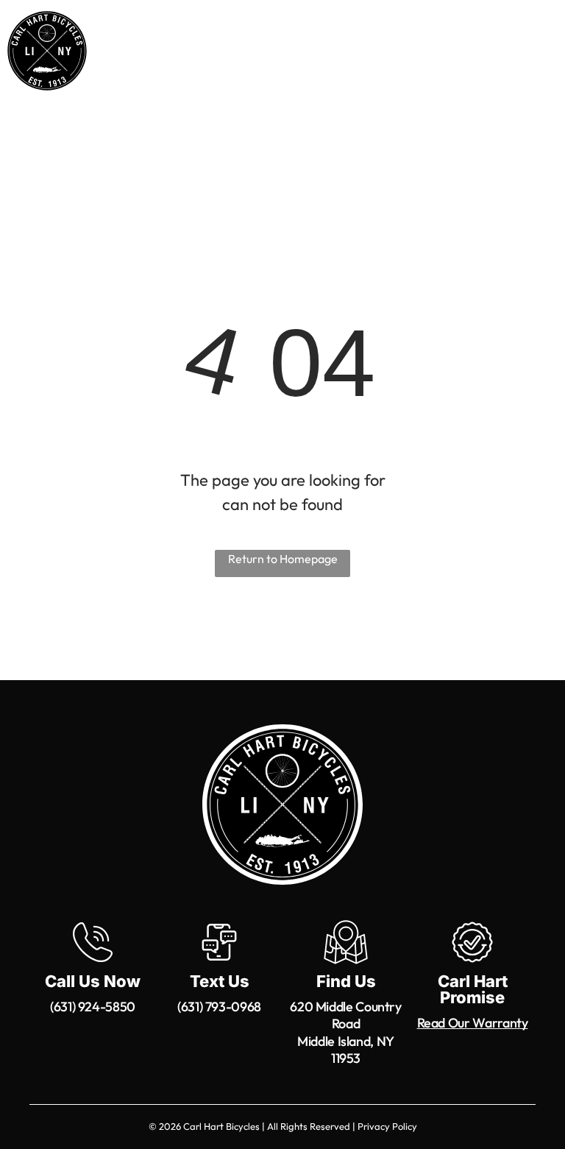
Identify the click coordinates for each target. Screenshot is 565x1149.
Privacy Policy (387, 1126)
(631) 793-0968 (219, 1006)
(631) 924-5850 (92, 1006)
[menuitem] (220, 60)
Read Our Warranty (472, 1022)
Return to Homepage (283, 558)
